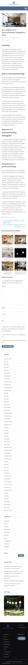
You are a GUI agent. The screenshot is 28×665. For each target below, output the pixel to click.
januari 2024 (7, 444)
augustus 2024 (7, 424)
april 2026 (6, 370)
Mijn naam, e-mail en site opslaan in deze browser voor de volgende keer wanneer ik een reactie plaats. (13, 329)
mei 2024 (6, 433)
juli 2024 (6, 427)
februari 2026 (7, 376)
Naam (4, 307)
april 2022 (6, 498)
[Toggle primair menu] (25, 8)
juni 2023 (6, 464)
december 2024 (8, 413)
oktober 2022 (7, 487)
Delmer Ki (16, 37)
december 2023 (8, 447)
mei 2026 (6, 367)
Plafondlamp (7, 217)
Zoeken (6, 553)
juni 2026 (6, 364)
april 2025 (6, 401)
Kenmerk (12, 217)
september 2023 (8, 456)
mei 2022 (6, 496)
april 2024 (6, 436)
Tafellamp (6, 535)
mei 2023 (6, 467)
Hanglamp (6, 521)
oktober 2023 (7, 453)
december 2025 (8, 381)
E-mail (4, 314)
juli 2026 (6, 361)
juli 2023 (6, 461)
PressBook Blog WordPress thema (18, 663)
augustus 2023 (7, 459)
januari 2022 (7, 507)
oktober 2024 (7, 419)
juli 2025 (6, 393)
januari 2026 (7, 379)
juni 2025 (6, 396)
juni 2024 (6, 430)
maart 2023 (6, 473)
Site (3, 320)
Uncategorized (7, 541)
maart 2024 (6, 439)
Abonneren (21, 638)
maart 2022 (6, 501)
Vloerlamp (6, 543)
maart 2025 (6, 404)
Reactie (4, 286)
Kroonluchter (7, 529)
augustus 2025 (7, 390)
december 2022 (8, 481)
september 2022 (8, 490)
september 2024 (8, 421)
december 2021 (8, 510)
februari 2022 (7, 504)
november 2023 (8, 450)
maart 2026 (7, 373)
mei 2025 (6, 399)
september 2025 (8, 387)
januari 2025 (7, 410)
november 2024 (8, 416)
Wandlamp (6, 546)
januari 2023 (7, 478)
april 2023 (6, 470)
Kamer (5, 524)
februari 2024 (7, 441)
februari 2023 (7, 476)
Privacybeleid (22, 627)
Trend (5, 538)
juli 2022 (6, 493)
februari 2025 (7, 407)
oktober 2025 (7, 384)
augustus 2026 (7, 359)
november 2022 (8, 484)
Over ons (21, 625)
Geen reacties (7, 40)
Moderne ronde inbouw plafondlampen (14, 580)
